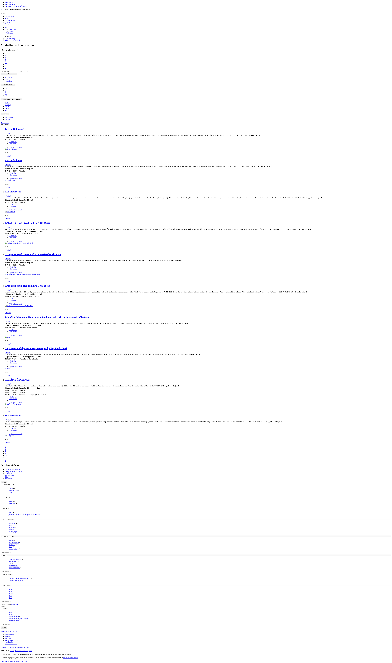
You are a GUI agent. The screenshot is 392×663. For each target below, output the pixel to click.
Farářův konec (13, 160)
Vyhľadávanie (9, 16)
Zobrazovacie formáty (11, 99)
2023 (10, 596)
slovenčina (12, 523)
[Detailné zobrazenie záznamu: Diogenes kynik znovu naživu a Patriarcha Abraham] (22, 274)
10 (6, 63)
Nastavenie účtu (10, 20)
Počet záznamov (8, 85)
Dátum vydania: (9, 604)
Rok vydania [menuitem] (9, 77)
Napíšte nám (9, 642)
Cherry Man (13, 415)
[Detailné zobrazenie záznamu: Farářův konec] (10, 180)
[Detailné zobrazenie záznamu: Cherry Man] (9, 436)
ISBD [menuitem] (7, 106)
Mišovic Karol (13, 566)
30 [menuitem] (6, 92)
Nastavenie (12, 661)
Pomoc (7, 24)
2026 (10, 589)
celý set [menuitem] (7, 119)
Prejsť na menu (10, 4)
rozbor (11, 541)
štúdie (10, 547)
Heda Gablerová (14, 129)
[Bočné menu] (1, 13)
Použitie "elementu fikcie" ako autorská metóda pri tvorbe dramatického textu (47, 317)
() (6, 27)
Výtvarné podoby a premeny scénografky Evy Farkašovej (36, 348)
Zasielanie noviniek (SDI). (13, 471)
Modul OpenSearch (11, 640)
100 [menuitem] (6, 96)
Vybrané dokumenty (15, 147)
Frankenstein (13, 191)
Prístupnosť (8, 636)
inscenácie (12, 545)
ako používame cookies (70, 658)
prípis (10, 512)
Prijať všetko (5, 661)
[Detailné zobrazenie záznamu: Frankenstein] (10, 212)
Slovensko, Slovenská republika (19, 578)
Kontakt (7, 22)
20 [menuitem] (6, 90)
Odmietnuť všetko (22, 661)
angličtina (12, 527)
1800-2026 (14, 604)
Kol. (10, 564)
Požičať (8, 133)
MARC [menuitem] (7, 110)
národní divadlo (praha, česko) (18, 618)
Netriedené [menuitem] (8, 81)
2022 (10, 598)
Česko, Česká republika (16, 580)
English (11, 31)
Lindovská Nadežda (15, 559)
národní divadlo (14, 616)
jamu (10, 614)
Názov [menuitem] (7, 79)
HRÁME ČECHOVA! (17, 379)
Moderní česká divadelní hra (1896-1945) (27, 223)
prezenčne (12, 503)
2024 (10, 594)
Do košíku (5, 114)
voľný (11, 501)
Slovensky (12, 29)
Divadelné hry (13, 490)
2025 (10, 592)
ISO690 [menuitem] (7, 108)
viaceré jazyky (13, 532)
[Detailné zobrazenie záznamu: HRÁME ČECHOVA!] (13, 404)
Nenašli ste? (9, 473)
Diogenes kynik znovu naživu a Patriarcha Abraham (33, 254)
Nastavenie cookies (11, 644)
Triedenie (9, 74)
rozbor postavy (13, 549)
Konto (7, 18)
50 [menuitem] (6, 94)
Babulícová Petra (14, 568)
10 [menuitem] (6, 88)
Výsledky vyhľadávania (12, 469)
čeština (11, 525)
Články (11, 492)
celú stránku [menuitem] (9, 117)
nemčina (11, 530)
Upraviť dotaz (9, 475)
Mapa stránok (9, 635)
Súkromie (8, 638)
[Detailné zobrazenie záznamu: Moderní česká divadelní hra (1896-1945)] (19, 243)
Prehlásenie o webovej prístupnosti (16, 6)
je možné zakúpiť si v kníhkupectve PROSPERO (24, 514)
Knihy (11, 488)
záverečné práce (14, 543)
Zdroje (7, 477)
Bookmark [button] (13, 143)
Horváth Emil (13, 561)
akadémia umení (14, 621)
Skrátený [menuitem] (8, 103)
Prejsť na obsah (10, 2)
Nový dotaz (8, 479)
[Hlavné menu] (3, 13)
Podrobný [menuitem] (8, 105)
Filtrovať (4, 482)
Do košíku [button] (13, 142)
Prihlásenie (9, 33)
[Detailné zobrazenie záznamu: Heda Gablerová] (11, 149)
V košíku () (5, 123)
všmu (10, 612)
